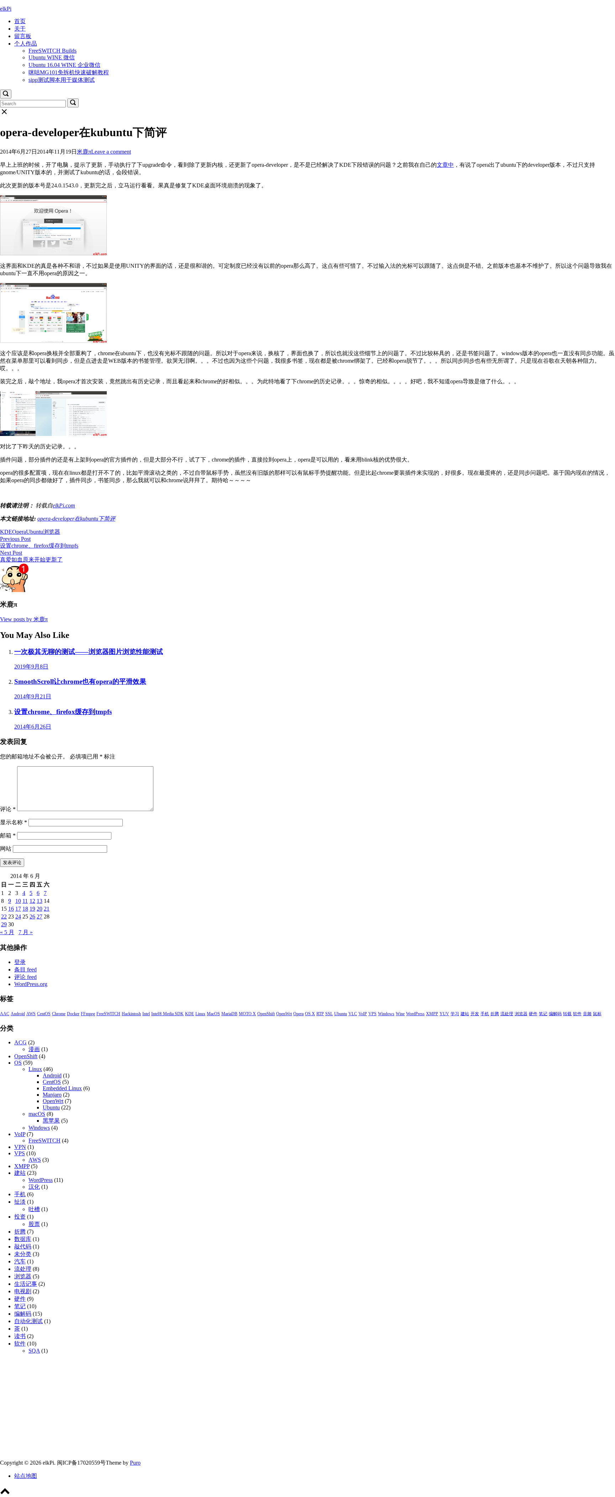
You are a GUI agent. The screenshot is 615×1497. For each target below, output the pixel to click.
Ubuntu (34, 532)
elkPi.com (64, 505)
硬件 (533, 1013)
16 (11, 909)
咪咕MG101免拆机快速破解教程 (68, 72)
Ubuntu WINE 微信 (51, 57)
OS (18, 1063)
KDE (6, 532)
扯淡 (20, 1202)
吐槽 (34, 1209)
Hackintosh (131, 1013)
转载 (567, 1013)
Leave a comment (111, 152)
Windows (386, 1013)
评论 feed (25, 977)
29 (4, 924)
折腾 (494, 1013)
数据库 (22, 1239)
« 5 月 (7, 932)
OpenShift (266, 1013)
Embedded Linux (62, 1088)
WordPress (415, 1013)
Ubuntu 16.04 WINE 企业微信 (64, 65)
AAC (4, 1013)
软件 (577, 1013)
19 (32, 909)
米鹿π (84, 152)
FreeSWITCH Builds (52, 51)
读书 (20, 1336)
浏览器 (51, 532)
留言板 (22, 36)
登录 (20, 962)
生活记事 (25, 1284)
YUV (444, 1013)
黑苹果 (51, 1121)
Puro (135, 1463)
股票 (34, 1224)
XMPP (432, 1013)
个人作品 (25, 44)
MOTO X (247, 1013)
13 (39, 901)
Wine (400, 1013)
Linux (200, 1013)
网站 (5, 849)
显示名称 (13, 822)
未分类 (22, 1254)
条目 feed (25, 969)
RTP (320, 1013)
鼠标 (597, 1013)
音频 (587, 1013)
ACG (20, 1042)
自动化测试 (28, 1321)
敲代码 (22, 1246)
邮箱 (8, 835)
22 (4, 916)
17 (18, 909)
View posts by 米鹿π (24, 619)
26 (32, 916)
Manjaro (52, 1095)
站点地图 (25, 1476)
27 (39, 916)
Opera (19, 532)
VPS (372, 1013)
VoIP (362, 1013)
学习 (455, 1013)
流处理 (506, 1013)
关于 (20, 29)
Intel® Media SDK (167, 1013)
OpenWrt (284, 1013)
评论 (8, 809)
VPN (20, 1147)
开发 (475, 1013)
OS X (310, 1013)
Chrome (58, 1013)
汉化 (34, 1187)
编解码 (555, 1013)
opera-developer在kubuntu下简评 (76, 519)
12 (32, 901)
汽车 (20, 1261)
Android (18, 1013)
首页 (20, 21)
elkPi (5, 9)
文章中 (445, 165)
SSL (329, 1013)
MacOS (213, 1013)
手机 (484, 1013)
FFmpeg (88, 1013)
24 (18, 916)
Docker (73, 1013)
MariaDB (229, 1013)
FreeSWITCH (108, 1013)
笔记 (543, 1013)
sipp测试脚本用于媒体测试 (61, 80)
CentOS (44, 1013)
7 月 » (26, 932)
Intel (146, 1013)
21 (46, 909)
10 (18, 901)
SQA (34, 1351)
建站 (465, 1013)
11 (25, 901)
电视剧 (22, 1291)
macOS (36, 1114)
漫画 (34, 1049)
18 (25, 909)
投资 (20, 1217)
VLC (352, 1013)
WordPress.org (30, 984)
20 (39, 909)
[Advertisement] (213, 1409)
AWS (31, 1013)
